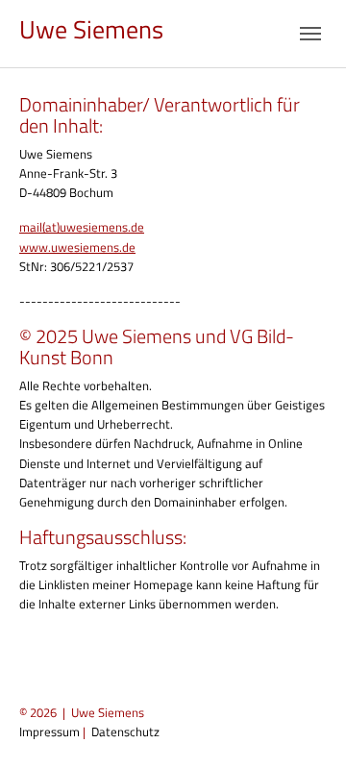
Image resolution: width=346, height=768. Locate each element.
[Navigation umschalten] (310, 33)
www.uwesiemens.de (77, 247)
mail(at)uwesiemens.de (81, 226)
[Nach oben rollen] (308, 730)
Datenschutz (125, 731)
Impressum (49, 731)
